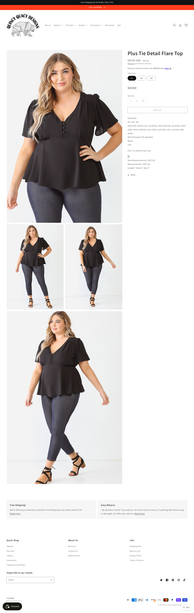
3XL (151, 78)
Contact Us (73, 551)
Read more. (15, 513)
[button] (174, 25)
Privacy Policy (135, 555)
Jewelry (10, 555)
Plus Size (10, 551)
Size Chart (132, 87)
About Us (72, 546)
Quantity (131, 96)
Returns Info (135, 551)
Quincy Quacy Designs (170, 605)
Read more (139, 513)
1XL (131, 78)
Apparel (10, 546)
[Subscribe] (51, 580)
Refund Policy (74, 555)
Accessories (11, 560)
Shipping (131, 63)
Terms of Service (137, 560)
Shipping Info (135, 546)
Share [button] (133, 175)
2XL (141, 78)
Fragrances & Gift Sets (16, 565)
